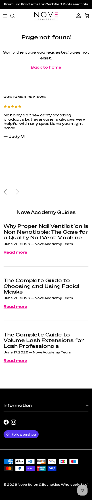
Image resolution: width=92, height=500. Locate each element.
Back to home (46, 67)
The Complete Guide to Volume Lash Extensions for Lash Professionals (44, 340)
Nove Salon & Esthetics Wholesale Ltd (53, 484)
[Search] (15, 16)
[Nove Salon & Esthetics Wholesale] (46, 16)
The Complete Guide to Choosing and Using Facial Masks (41, 286)
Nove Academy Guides (46, 212)
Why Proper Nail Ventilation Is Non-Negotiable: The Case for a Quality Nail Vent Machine (46, 231)
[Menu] (5, 16)
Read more (15, 252)
